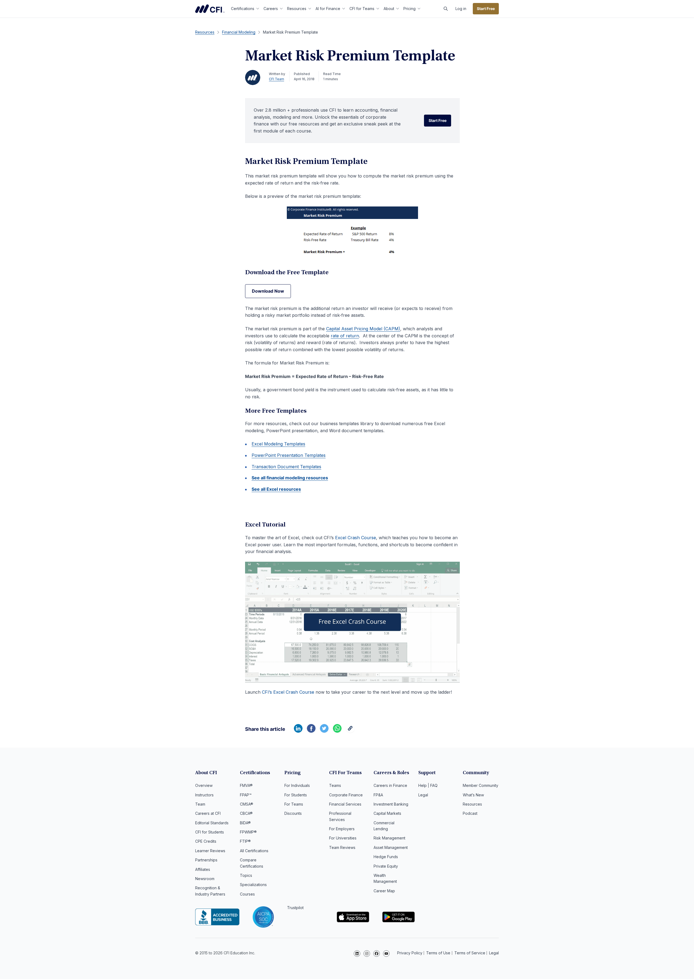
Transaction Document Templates (286, 466)
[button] (445, 8)
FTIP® (245, 841)
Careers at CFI (208, 813)
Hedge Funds (386, 856)
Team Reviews (342, 847)
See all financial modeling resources (290, 477)
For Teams (293, 804)
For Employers (342, 828)
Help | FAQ (428, 785)
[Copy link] (350, 731)
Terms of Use (438, 953)
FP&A (378, 795)
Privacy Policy (409, 953)
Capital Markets (387, 813)
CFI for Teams (361, 8)
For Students (295, 795)
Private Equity (386, 866)
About (389, 8)
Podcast (470, 813)
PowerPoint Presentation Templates (289, 455)
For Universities (342, 838)
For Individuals (297, 785)
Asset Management (391, 847)
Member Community (480, 785)
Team (200, 804)
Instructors (204, 795)
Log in (460, 8)
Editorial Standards (212, 822)
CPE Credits (205, 841)
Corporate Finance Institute (209, 9)
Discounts (293, 813)
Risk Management (389, 838)
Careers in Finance (390, 785)
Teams (335, 785)
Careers (271, 8)
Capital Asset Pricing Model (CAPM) (363, 328)
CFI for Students (209, 832)
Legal (423, 795)
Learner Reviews (210, 850)
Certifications (242, 8)
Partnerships (206, 860)
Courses (247, 894)
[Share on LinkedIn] (298, 731)
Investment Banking (391, 804)
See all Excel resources (276, 489)
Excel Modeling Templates (278, 444)
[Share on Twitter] (324, 731)
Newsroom (204, 878)
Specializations (253, 884)
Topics (246, 875)
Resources (296, 8)
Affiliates (202, 869)
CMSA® (246, 804)
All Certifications (254, 850)
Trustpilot (295, 907)
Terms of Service (469, 953)
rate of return (345, 335)
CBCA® (246, 813)
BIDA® (245, 822)
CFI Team (276, 79)
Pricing (409, 8)
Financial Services (345, 804)
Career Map (384, 890)
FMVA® (246, 785)
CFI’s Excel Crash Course (288, 692)
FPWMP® (248, 832)
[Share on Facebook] (311, 731)
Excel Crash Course (355, 537)
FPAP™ (246, 795)
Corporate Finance (346, 795)
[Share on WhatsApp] (337, 731)
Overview (204, 785)
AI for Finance (328, 8)
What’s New (473, 795)
